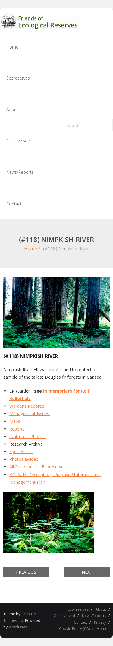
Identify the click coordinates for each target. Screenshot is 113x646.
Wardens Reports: (26, 406)
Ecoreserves (78, 609)
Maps (14, 421)
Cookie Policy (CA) (74, 628)
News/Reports (94, 615)
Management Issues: (29, 413)
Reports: (17, 429)
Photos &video (24, 459)
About (101, 609)
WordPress (17, 627)
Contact (80, 622)
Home (30, 248)
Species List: (21, 451)
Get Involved (64, 615)
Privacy (100, 622)
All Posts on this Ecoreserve (36, 466)
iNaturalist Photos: (27, 436)
